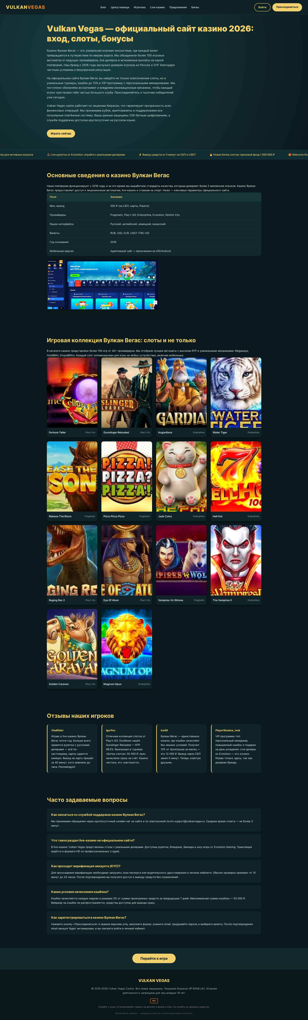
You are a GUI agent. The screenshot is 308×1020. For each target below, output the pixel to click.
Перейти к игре (154, 958)
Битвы (195, 7)
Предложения (178, 7)
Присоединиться (287, 7)
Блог (103, 7)
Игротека (139, 7)
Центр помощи (120, 7)
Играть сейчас (61, 133)
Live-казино (157, 7)
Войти (262, 7)
